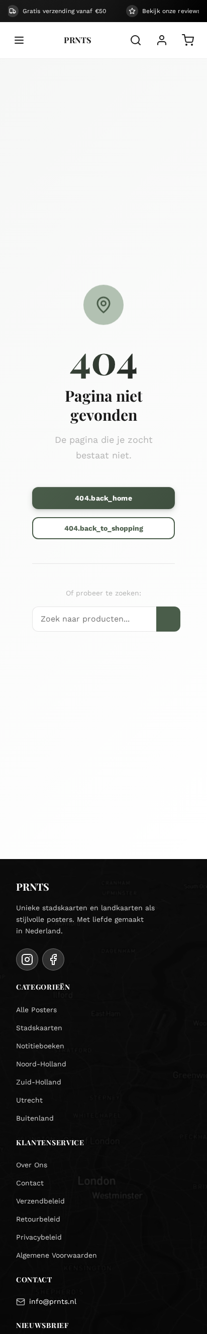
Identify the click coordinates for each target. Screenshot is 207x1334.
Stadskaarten (39, 1028)
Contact (30, 1183)
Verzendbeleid (40, 1201)
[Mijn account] (162, 40)
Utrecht (29, 1100)
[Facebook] (53, 959)
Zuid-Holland (38, 1082)
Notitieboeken (40, 1046)
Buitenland (35, 1118)
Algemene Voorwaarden (56, 1255)
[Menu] (19, 40)
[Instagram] (27, 959)
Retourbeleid (38, 1219)
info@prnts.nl (52, 1301)
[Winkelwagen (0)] (188, 40)
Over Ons (31, 1165)
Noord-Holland (41, 1064)
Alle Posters (36, 1010)
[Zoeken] (136, 40)
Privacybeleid (39, 1237)
